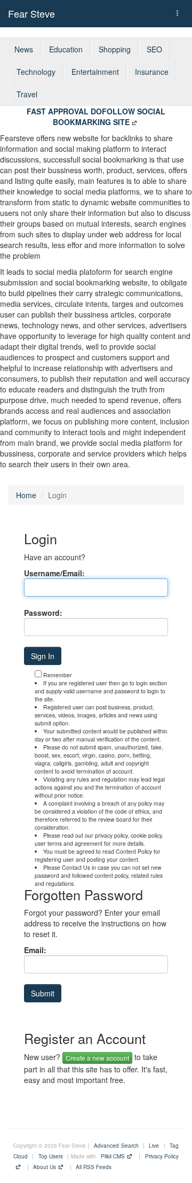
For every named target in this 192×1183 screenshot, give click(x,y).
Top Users (50, 1156)
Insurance (152, 71)
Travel (27, 94)
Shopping (115, 49)
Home (26, 495)
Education (66, 49)
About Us (44, 1167)
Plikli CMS (113, 1156)
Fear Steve (31, 13)
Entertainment (95, 71)
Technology (36, 71)
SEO (154, 49)
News (23, 49)
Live (154, 1145)
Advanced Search (116, 1145)
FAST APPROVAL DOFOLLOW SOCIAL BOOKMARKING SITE (96, 116)
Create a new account (97, 1057)
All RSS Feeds (93, 1167)
